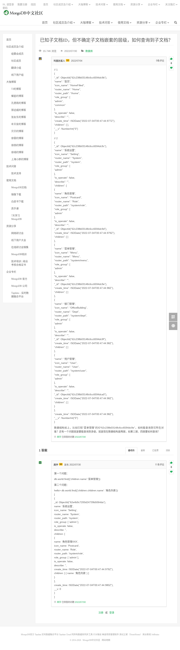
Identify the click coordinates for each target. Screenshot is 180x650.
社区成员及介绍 (63, 22)
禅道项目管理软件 (110, 634)
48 (61, 464)
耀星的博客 (17, 96)
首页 (45, 22)
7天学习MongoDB (16, 217)
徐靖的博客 (17, 152)
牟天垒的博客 (18, 124)
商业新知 (147, 634)
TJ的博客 (16, 89)
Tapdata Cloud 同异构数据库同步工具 (76, 634)
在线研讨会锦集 (19, 247)
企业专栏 (161, 22)
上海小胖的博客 (19, 159)
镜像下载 (16, 194)
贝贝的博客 (17, 131)
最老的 (131, 450)
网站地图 (106, 640)
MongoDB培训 (19, 254)
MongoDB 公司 (19, 286)
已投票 (155, 450)
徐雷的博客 (17, 138)
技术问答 (104, 22)
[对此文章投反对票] (171, 68)
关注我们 (170, 4)
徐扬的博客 (17, 145)
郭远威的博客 (18, 110)
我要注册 (22, 4)
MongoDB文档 (19, 187)
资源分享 (142, 22)
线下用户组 (17, 75)
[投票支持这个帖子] (171, 58)
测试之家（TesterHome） (130, 634)
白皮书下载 (17, 201)
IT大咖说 (97, 634)
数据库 (89, 51)
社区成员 (16, 60)
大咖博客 (85, 22)
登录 (111, 612)
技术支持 (16, 173)
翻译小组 (16, 67)
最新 (143, 450)
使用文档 (123, 22)
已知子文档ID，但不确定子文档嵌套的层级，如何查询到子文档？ (106, 40)
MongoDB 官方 (19, 279)
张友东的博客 (18, 117)
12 (68, 60)
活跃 (168, 450)
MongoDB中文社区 (24, 15)
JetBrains (155, 634)
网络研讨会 (17, 233)
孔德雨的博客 (18, 103)
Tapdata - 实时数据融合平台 (20, 295)
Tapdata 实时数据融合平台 (47, 634)
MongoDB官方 (27, 634)
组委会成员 (17, 53)
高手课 (15, 208)
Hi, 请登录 (8, 4)
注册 (100, 612)
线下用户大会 (18, 240)
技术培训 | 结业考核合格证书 (19, 263)
